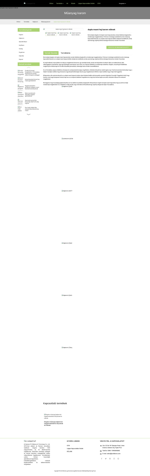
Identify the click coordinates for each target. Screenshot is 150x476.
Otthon (18, 21)
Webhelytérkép (85, 471)
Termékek (26, 21)
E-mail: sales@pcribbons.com (111, 453)
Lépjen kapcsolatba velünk (75, 448)
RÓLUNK (69, 451)
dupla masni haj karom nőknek (62, 21)
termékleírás (65, 53)
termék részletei (51, 53)
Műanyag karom (45, 21)
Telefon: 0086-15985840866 (111, 450)
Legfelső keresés (77, 471)
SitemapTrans (92, 471)
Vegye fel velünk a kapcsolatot (118, 47)
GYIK (68, 445)
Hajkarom (35, 21)
